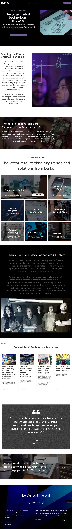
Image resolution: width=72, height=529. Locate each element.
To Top (69, 501)
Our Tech (42, 2)
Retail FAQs (9, 524)
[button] (30, 3)
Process (8, 517)
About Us (54, 2)
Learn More (38, 194)
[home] (5, 2)
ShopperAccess (37, 2)
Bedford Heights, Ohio (21, 512)
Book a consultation (62, 467)
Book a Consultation (18, 35)
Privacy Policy (38, 519)
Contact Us (67, 2)
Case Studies (9, 519)
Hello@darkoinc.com (21, 515)
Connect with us (36, 502)
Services (8, 515)
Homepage (9, 513)
